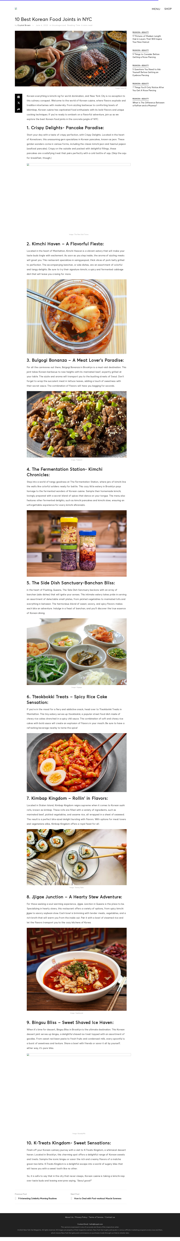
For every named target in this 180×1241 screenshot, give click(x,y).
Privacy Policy (81, 1217)
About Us (69, 1217)
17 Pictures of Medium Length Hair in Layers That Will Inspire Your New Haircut (147, 39)
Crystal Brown (24, 25)
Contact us (110, 1217)
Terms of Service (96, 1217)
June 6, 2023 (42, 25)
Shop (168, 8)
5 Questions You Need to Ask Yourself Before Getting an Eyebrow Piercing (147, 72)
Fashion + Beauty (141, 32)
